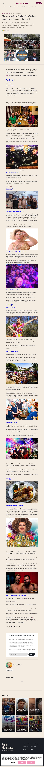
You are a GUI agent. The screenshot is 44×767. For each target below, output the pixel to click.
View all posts (9, 670)
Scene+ (35, 6)
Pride (14, 6)
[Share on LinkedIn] (14, 627)
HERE (7, 75)
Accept (31, 762)
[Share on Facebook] (12, 627)
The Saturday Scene (28, 6)
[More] (40, 7)
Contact (31, 749)
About (24, 743)
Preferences (13, 762)
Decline (22, 762)
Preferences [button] (25, 759)
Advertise (29, 743)
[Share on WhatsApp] (17, 627)
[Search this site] (3, 3)
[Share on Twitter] (9, 627)
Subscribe (38, 3)
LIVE (22, 6)
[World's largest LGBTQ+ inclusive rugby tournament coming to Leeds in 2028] (8, 706)
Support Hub (25, 749)
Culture (18, 6)
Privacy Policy (26, 746)
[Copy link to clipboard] (19, 627)
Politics (10, 6)
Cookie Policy (33, 746)
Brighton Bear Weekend (6, 13)
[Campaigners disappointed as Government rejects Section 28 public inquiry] (8, 723)
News (5, 6)
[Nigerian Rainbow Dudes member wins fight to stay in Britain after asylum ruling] (22, 723)
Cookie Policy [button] (4, 759)
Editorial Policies (36, 743)
